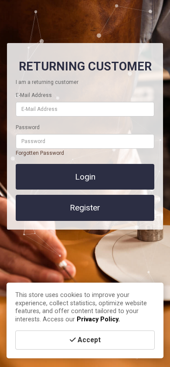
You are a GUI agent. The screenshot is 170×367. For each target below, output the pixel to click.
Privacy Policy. (98, 319)
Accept (88, 340)
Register (85, 208)
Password (28, 127)
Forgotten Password (40, 153)
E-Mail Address (34, 95)
